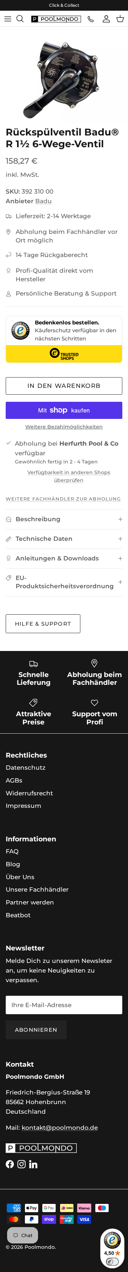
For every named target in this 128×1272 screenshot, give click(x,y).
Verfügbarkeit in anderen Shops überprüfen (68, 476)
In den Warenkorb (64, 385)
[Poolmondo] (56, 18)
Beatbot (18, 915)
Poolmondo (40, 1247)
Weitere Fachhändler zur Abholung (63, 499)
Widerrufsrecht (29, 793)
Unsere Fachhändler (37, 889)
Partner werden (30, 902)
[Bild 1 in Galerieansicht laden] (64, 75)
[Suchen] (23, 18)
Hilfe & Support (43, 623)
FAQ (12, 851)
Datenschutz (26, 767)
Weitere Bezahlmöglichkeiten (64, 427)
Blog (13, 864)
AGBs (14, 780)
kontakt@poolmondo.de (60, 1127)
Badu (43, 201)
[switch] (112, 1262)
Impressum (23, 805)
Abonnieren (36, 1029)
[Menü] (8, 18)
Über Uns (20, 877)
